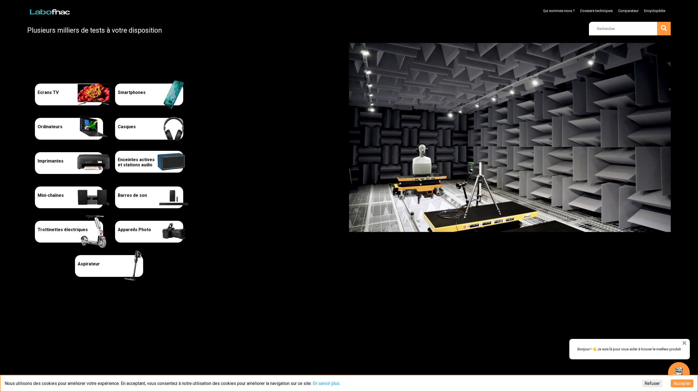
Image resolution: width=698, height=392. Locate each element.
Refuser (652, 383)
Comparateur (628, 11)
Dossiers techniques (596, 11)
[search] (664, 28)
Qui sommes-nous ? (559, 11)
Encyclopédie (654, 11)
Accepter (682, 383)
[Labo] (50, 10)
